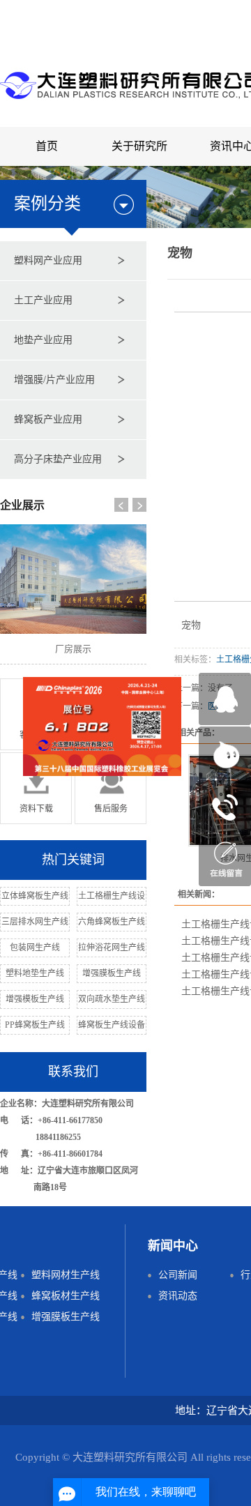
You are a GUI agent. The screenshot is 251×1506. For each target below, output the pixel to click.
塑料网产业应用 (48, 260)
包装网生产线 (35, 947)
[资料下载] (36, 787)
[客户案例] (36, 713)
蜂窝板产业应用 (48, 419)
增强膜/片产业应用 (54, 379)
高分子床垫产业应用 (58, 459)
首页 (47, 146)
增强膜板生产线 (111, 973)
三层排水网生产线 (34, 922)
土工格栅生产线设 (111, 896)
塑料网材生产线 (65, 1275)
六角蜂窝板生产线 (111, 922)
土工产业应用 (43, 300)
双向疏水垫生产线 (111, 999)
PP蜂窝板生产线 (35, 1025)
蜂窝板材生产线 (65, 1296)
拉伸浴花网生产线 (111, 947)
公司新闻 (177, 1275)
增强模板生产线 (35, 999)
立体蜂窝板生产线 (34, 896)
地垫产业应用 (43, 340)
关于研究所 (139, 146)
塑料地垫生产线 (35, 973)
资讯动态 (177, 1296)
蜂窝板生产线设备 (111, 1025)
